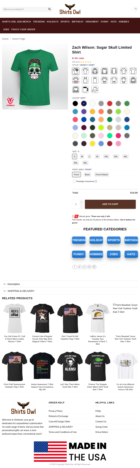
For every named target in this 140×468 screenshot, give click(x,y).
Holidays (53, 22)
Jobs (6, 29)
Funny (105, 22)
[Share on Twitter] (79, 267)
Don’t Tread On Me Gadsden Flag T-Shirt (70, 337)
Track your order (23, 29)
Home (5, 38)
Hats (114, 22)
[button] (5, 106)
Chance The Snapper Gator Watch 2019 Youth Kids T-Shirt (97, 386)
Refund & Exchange (58, 416)
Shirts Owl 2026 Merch (16, 22)
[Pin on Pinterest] (89, 267)
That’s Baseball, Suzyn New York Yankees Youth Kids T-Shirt (125, 338)
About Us (99, 416)
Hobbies (124, 22)
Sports (65, 22)
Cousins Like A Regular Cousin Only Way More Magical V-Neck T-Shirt (42, 338)
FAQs (98, 411)
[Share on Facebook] (74, 267)
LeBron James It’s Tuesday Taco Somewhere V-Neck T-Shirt (97, 340)
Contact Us (100, 421)
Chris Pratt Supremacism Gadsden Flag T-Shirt (14, 385)
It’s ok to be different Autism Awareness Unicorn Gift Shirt (125, 386)
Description (14, 284)
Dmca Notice (101, 432)
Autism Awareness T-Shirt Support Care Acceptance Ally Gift (42, 386)
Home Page (18, 38)
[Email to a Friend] (84, 267)
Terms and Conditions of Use (63, 432)
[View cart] (135, 9)
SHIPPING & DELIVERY (21, 291)
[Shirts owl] (70, 9)
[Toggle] (4, 284)
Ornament (92, 22)
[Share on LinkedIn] (94, 267)
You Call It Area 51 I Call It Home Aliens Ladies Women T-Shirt (14, 338)
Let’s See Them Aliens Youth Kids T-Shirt (70, 385)
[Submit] (49, 9)
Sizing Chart (101, 427)
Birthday (78, 22)
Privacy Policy (55, 411)
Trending (39, 22)
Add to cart (110, 204)
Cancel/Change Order (59, 421)
